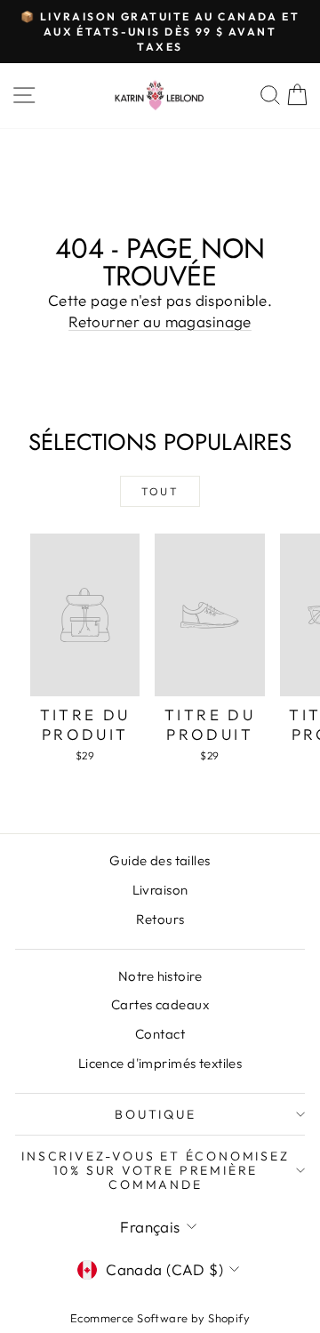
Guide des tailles (159, 860)
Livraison (160, 889)
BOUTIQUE (155, 1114)
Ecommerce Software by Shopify (160, 1318)
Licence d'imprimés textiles (160, 1063)
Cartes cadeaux (160, 1004)
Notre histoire (160, 976)
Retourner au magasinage (160, 321)
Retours (160, 919)
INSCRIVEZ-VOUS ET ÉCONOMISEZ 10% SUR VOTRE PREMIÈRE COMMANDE (155, 1170)
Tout (160, 491)
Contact (160, 1033)
